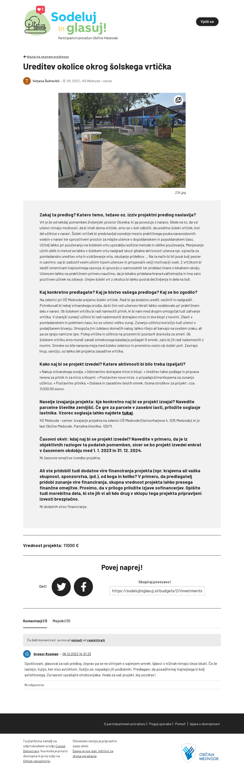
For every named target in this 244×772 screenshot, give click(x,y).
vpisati (76, 640)
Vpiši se (207, 21)
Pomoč (180, 724)
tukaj (127, 412)
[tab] (35, 622)
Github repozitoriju (36, 761)
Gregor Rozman (46, 654)
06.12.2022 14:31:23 (76, 654)
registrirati (96, 640)
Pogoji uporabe (160, 724)
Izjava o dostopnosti (205, 724)
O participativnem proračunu (124, 724)
